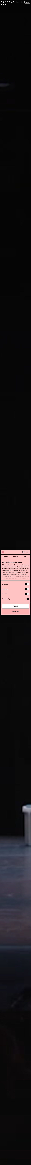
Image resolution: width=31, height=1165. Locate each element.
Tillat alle (15, 606)
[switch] (27, 589)
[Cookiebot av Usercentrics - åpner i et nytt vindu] (22, 552)
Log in (17, 2)
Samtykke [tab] (5, 556)
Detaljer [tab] (15, 556)
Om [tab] (25, 556)
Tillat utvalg (15, 611)
